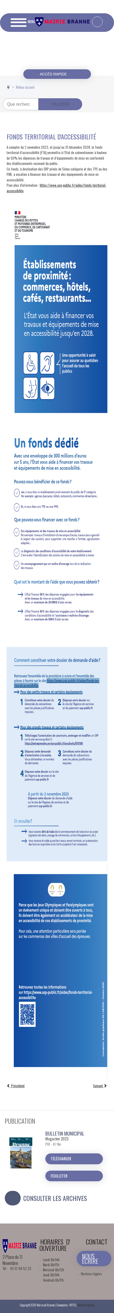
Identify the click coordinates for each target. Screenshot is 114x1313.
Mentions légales (91, 1273)
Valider (60, 104)
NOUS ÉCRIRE (90, 1258)
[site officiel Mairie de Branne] (63, 25)
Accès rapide (54, 74)
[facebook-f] (97, 21)
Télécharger (61, 1158)
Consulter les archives (55, 1198)
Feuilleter (59, 1176)
